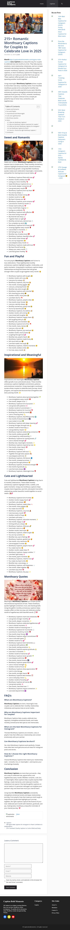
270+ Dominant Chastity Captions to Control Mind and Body (23, 828)
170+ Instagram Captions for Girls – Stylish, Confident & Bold (62, 155)
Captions (52, 4)
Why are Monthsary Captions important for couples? (23, 124)
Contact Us (55, 910)
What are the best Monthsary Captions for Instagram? (24, 126)
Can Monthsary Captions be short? (19, 128)
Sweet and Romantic (12, 109)
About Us (54, 905)
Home (42, 4)
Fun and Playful (11, 111)
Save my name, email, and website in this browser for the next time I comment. (24, 881)
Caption (37, 905)
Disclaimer (54, 907)
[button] (62, 3)
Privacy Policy (55, 913)
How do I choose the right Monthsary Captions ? (22, 130)
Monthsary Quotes (12, 118)
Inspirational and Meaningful (15, 113)
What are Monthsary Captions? (17, 122)
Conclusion (9, 132)
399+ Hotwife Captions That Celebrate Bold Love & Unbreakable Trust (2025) (62, 98)
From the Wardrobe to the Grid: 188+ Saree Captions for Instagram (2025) (62, 47)
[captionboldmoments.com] (11, 3)
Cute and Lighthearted (13, 116)
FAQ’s (8, 120)
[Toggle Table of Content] (37, 106)
